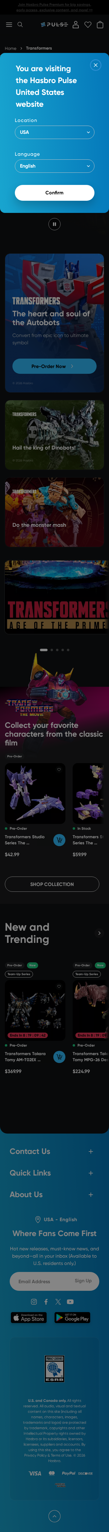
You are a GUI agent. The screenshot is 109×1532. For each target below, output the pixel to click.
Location (26, 120)
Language (27, 154)
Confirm (54, 193)
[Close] (96, 65)
